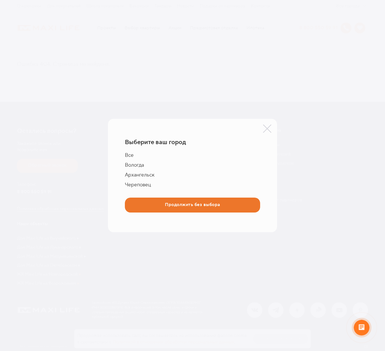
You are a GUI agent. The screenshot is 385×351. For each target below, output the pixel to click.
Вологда (134, 165)
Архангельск (139, 175)
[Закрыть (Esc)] (267, 128)
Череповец (138, 185)
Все (129, 155)
